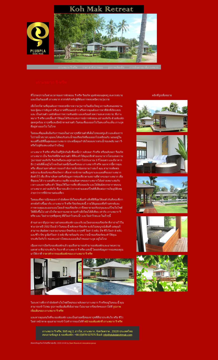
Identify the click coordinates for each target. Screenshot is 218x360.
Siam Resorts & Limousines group (82, 343)
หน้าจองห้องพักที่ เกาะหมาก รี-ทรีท (103, 321)
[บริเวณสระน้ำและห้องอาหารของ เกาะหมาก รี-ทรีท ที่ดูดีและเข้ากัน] (162, 212)
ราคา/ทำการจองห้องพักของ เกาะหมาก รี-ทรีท (67, 253)
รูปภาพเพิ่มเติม (116, 67)
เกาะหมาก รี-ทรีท (67, 67)
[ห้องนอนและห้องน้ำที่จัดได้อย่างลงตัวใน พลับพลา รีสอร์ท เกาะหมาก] (56, 294)
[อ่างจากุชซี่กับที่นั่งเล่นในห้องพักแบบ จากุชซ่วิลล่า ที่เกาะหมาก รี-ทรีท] (162, 250)
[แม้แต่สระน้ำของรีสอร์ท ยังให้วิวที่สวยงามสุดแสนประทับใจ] (108, 294)
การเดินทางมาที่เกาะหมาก (143, 67)
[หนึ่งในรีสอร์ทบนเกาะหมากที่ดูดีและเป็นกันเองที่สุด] (162, 290)
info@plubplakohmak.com (117, 334)
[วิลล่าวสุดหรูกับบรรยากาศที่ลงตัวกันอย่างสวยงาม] (162, 131)
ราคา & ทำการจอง (92, 67)
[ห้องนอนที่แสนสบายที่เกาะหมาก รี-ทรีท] (162, 172)
